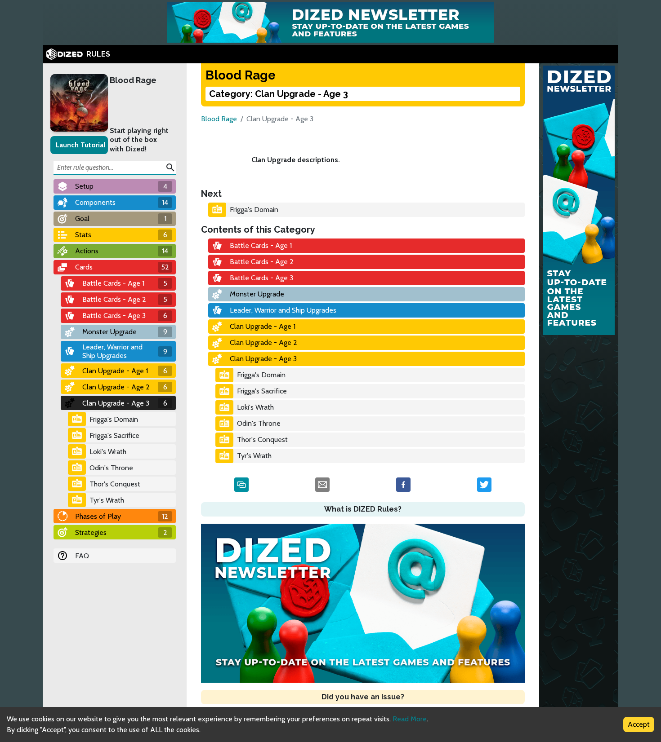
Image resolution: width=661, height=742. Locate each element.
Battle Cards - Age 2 (262, 261)
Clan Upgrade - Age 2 (263, 342)
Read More (410, 719)
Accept (639, 724)
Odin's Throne (111, 468)
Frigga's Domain (113, 419)
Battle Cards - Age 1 (261, 245)
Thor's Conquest (114, 484)
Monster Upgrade (257, 294)
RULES (98, 54)
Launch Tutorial (80, 145)
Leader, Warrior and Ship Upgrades (283, 310)
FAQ (82, 556)
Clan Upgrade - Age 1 (262, 326)
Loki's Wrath (107, 451)
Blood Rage (133, 80)
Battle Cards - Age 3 (261, 278)
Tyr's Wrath (106, 500)
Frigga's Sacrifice (114, 435)
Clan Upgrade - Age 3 (263, 358)
